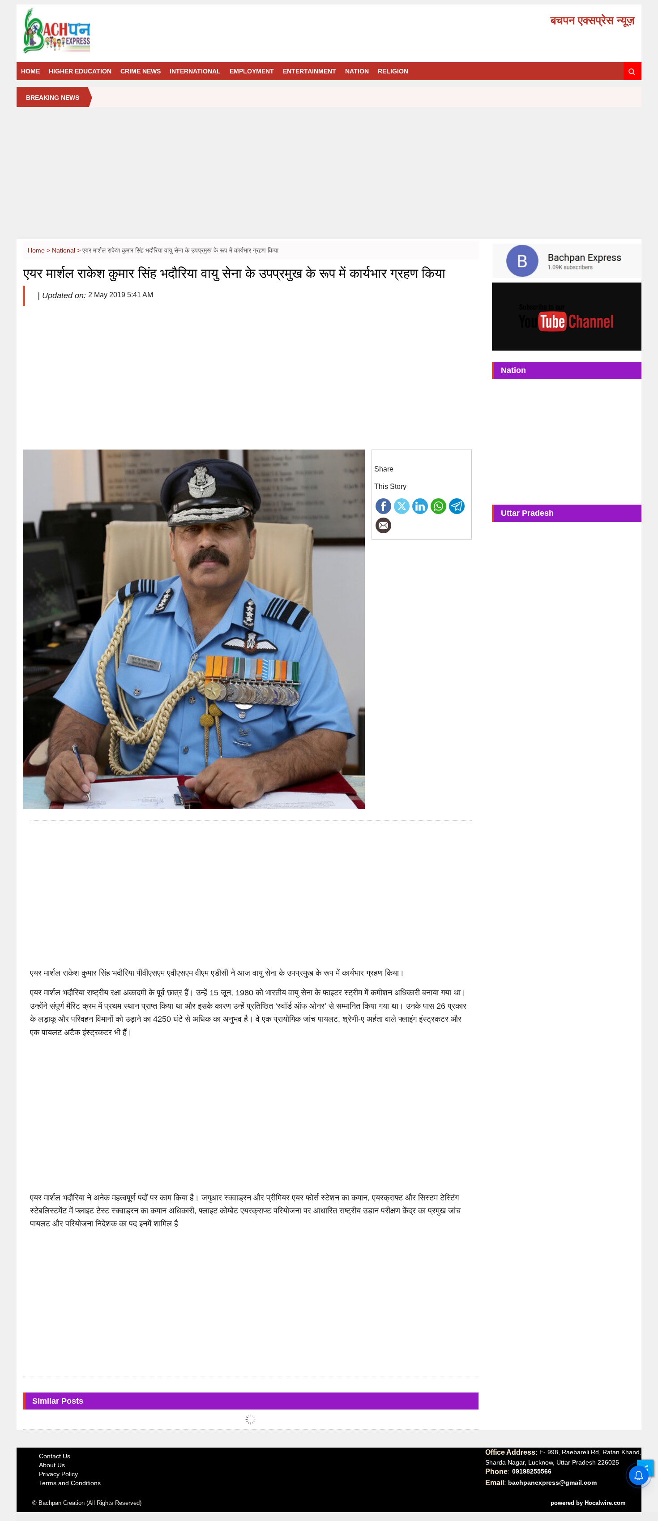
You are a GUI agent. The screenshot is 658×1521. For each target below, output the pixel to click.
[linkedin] (420, 505)
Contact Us (54, 1456)
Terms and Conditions (70, 1483)
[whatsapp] (438, 505)
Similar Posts (57, 1401)
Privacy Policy (58, 1474)
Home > (40, 250)
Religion (393, 71)
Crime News (140, 71)
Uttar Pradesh (527, 513)
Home (30, 71)
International (195, 71)
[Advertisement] (329, 176)
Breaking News (52, 97)
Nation (357, 71)
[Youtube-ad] (566, 316)
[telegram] (456, 505)
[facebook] (383, 505)
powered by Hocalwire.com (588, 1503)
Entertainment (309, 71)
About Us (52, 1465)
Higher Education (80, 71)
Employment (252, 71)
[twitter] (401, 505)
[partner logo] (119, 31)
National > (67, 250)
